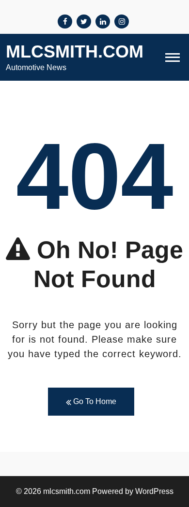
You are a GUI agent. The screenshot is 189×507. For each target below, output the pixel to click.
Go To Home (93, 401)
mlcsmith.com (74, 51)
